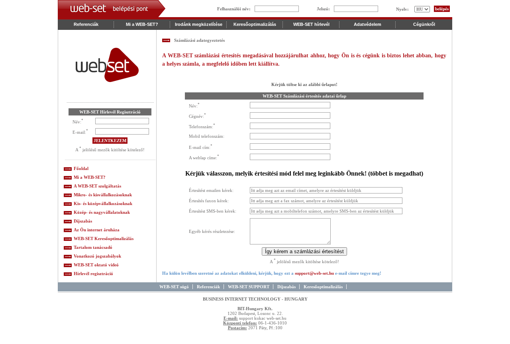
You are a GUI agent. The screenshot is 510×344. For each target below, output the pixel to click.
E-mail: (79, 131)
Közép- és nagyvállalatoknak (102, 212)
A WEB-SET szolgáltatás (97, 186)
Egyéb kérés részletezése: (212, 231)
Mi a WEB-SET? (90, 177)
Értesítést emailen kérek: (211, 190)
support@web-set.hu (314, 273)
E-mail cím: (199, 147)
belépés (442, 8)
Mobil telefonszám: (206, 136)
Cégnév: (196, 115)
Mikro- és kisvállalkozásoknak (103, 194)
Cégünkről (424, 24)
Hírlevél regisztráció (93, 273)
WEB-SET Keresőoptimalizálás (103, 238)
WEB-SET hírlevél (311, 24)
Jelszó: (323, 8)
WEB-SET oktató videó (96, 264)
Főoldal (81, 168)
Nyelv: (402, 9)
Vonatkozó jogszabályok (97, 256)
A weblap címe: (203, 157)
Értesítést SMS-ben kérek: (212, 211)
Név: (77, 121)
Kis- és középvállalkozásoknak (103, 203)
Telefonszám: (201, 126)
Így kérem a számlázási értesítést (304, 251)
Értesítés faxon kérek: (209, 200)
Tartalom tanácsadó (93, 247)
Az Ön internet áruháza (97, 229)
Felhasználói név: (234, 8)
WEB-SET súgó (174, 286)
